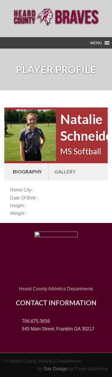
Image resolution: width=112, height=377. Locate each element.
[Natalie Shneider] (30, 134)
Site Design (55, 368)
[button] (96, 43)
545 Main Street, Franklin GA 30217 (57, 328)
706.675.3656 (35, 321)
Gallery (65, 172)
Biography (27, 172)
